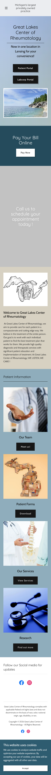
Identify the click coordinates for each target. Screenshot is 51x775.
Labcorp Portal (25, 79)
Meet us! (25, 446)
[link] (25, 11)
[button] (6, 8)
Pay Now (25, 152)
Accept (25, 768)
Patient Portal (25, 68)
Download (25, 513)
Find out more (25, 647)
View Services (25, 580)
